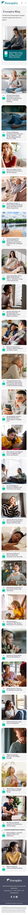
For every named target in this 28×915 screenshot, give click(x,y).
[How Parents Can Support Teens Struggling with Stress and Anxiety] (14, 441)
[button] (25, 3)
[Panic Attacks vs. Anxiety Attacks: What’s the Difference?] (14, 834)
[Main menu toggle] (21, 3)
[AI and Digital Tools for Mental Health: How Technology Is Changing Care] (14, 406)
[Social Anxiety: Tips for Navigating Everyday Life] (14, 677)
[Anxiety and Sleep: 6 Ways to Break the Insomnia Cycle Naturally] (14, 542)
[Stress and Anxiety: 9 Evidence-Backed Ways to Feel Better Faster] (14, 336)
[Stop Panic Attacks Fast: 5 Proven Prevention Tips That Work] (14, 576)
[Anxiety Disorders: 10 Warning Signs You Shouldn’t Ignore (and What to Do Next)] (14, 301)
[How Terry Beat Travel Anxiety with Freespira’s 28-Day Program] (14, 158)
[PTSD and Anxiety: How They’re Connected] (14, 711)
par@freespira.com (8, 890)
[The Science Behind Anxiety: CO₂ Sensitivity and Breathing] (14, 812)
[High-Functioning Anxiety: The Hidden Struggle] (14, 744)
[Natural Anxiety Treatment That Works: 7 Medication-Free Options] (14, 610)
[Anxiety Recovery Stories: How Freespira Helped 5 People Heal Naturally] (14, 509)
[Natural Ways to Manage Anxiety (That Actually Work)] (14, 778)
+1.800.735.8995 (17, 890)
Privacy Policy (20, 903)
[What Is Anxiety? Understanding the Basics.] (14, 855)
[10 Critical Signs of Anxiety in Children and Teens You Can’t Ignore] (14, 475)
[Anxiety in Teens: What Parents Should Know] (14, 644)
